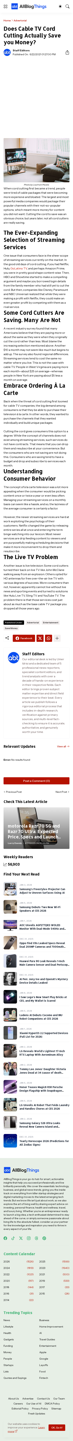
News (7, 1320)
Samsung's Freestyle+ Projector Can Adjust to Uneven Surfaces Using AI (42, 891)
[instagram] (28, 1238)
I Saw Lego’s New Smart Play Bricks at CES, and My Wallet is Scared (43, 999)
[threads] (36, 1238)
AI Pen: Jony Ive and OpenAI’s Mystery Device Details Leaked (43, 981)
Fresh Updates (36, 1413)
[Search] (67, 6)
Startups (8, 1365)
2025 (54, 1261)
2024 (19, 1268)
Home (7, 20)
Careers (18, 1403)
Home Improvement (51, 1326)
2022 (19, 1274)
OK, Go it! (56, 1427)
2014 (19, 1300)
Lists (6, 1371)
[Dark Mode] (60, 6)
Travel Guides (47, 1339)
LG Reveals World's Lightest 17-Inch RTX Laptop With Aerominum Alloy (42, 1053)
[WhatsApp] (48, 638)
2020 (19, 1280)
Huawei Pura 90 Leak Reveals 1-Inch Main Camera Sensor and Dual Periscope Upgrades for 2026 (44, 965)
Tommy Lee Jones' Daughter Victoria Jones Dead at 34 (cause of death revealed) (42, 1073)
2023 (54, 1268)
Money (8, 1352)
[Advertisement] (36, 97)
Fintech (43, 1378)
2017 (54, 1287)
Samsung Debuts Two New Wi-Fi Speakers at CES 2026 (39, 909)
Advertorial (20, 20)
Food (42, 1371)
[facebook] (5, 1238)
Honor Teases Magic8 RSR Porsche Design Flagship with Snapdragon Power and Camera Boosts (41, 1091)
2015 (54, 1293)
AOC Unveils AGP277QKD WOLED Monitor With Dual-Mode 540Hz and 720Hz (41, 929)
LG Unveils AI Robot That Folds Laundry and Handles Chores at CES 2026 (44, 1107)
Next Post (61, 791)
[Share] (65, 52)
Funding (8, 1345)
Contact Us (43, 1398)
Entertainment (50, 622)
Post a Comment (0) (36, 781)
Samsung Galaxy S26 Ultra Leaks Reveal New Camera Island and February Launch (39, 1127)
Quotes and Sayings (15, 1378)
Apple (42, 1352)
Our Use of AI (33, 1403)
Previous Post (14, 791)
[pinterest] (44, 1238)
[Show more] (57, 638)
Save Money (11, 628)
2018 (19, 1287)
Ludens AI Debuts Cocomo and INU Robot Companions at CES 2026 (40, 1017)
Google (43, 1358)
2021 (54, 1274)
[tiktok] (13, 1238)
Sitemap (56, 1408)
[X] (40, 638)
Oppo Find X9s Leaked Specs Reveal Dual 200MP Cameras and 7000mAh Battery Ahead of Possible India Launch (44, 947)
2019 (54, 1280)
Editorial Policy (20, 1408)
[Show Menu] (5, 6)
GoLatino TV (18, 268)
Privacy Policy (40, 1408)
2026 (19, 1261)
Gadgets (9, 1339)
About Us (13, 1398)
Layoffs (43, 1365)
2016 (19, 1293)
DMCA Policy (52, 1403)
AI (40, 1333)
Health (7, 1333)
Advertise (27, 1398)
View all (61, 746)
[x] (21, 1238)
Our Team (59, 1398)
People (8, 1358)
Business (44, 1320)
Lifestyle (8, 1326)
